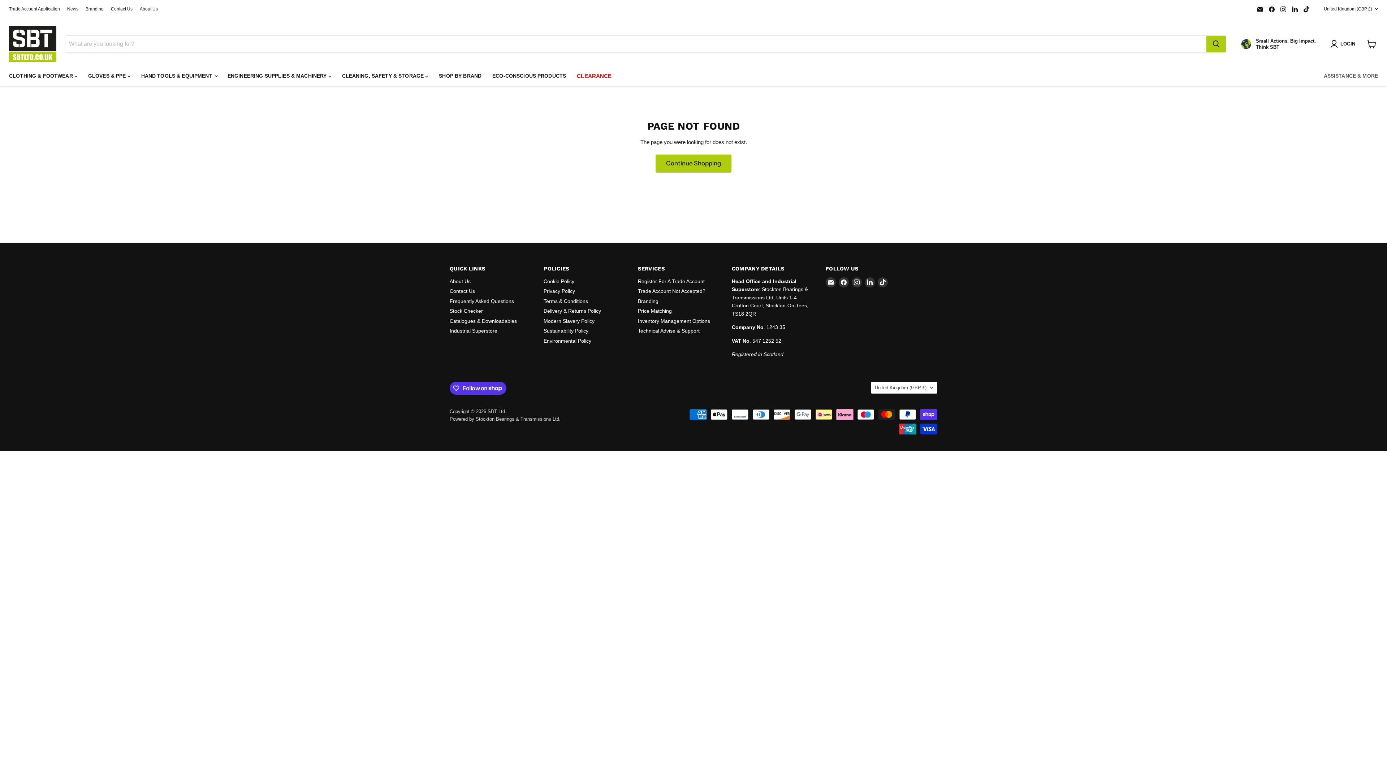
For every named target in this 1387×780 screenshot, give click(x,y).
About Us (149, 9)
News (72, 9)
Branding (95, 9)
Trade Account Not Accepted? (671, 291)
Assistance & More (1351, 76)
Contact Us (122, 9)
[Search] (1216, 44)
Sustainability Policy (566, 331)
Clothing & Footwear (41, 76)
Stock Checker (466, 311)
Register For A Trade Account (671, 281)
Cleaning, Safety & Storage (383, 76)
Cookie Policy (559, 281)
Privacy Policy (559, 291)
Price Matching (655, 311)
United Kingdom (1348, 9)
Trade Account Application (34, 9)
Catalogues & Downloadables (483, 321)
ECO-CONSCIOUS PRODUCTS (529, 76)
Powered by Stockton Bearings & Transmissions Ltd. (505, 419)
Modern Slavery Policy (569, 321)
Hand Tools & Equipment (177, 76)
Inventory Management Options (674, 321)
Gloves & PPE (108, 76)
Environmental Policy (567, 341)
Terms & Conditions (566, 301)
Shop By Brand (460, 76)
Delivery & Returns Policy (572, 311)
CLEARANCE (594, 76)
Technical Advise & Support (669, 331)
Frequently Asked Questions (482, 301)
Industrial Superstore (473, 331)
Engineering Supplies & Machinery (278, 76)
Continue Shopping (693, 163)
